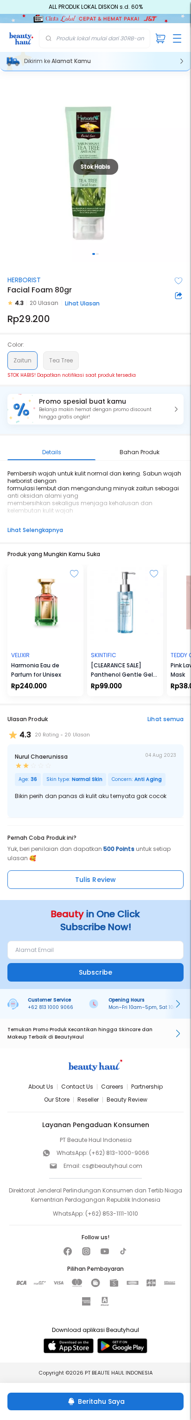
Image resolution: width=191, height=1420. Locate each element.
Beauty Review (127, 1099)
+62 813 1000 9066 (50, 1007)
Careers (112, 1086)
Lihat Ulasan (82, 303)
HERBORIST (24, 280)
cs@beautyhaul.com (112, 1166)
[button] (95, 409)
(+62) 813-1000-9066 (119, 1153)
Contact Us (77, 1086)
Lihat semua (165, 719)
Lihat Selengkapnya (35, 530)
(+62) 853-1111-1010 (111, 1213)
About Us (40, 1086)
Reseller (88, 1099)
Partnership (147, 1086)
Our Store (57, 1099)
